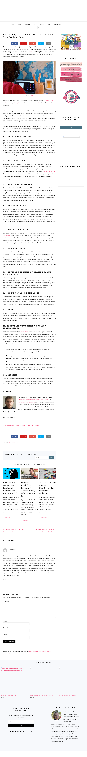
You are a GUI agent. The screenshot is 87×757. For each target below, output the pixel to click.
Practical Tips (15, 442)
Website (5, 634)
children (30, 52)
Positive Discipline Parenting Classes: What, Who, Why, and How (28, 489)
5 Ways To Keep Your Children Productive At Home (22, 425)
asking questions (49, 171)
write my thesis (17, 103)
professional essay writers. (33, 103)
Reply (4, 579)
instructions (24, 332)
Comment (6, 601)
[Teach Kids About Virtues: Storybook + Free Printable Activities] (47, 474)
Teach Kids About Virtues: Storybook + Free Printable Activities (47, 488)
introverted (7, 235)
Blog (10, 442)
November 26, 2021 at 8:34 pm (16, 552)
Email (5, 628)
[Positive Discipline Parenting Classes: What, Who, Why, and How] (29, 474)
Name (5, 621)
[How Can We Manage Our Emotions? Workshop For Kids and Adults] (11, 474)
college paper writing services (28, 399)
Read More (8, 517)
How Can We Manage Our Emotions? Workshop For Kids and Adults (10, 488)
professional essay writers (26, 402)
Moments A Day (43, 10)
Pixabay (32, 95)
